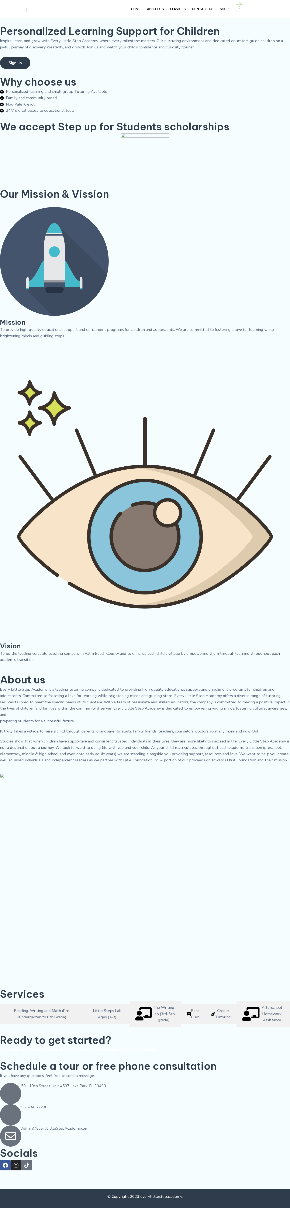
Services (178, 9)
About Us (155, 9)
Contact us (202, 9)
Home (136, 9)
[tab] (42, 1014)
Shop (224, 9)
